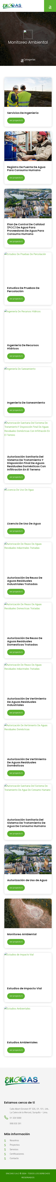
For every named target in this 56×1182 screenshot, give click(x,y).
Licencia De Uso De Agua (24, 523)
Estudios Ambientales (22, 1042)
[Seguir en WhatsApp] (18, 1092)
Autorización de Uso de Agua (27, 880)
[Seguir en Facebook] (6, 1092)
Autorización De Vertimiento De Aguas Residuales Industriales (26, 702)
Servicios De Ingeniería (23, 113)
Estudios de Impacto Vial (24, 988)
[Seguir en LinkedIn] (12, 1092)
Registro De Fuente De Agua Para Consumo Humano (26, 168)
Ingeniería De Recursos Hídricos (23, 346)
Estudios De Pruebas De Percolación (23, 289)
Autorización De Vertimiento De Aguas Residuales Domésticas (26, 762)
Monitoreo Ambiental (22, 934)
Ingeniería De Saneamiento (26, 402)
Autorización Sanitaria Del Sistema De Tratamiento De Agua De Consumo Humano (26, 823)
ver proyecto (15, 121)
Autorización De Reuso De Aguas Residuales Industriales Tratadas (24, 581)
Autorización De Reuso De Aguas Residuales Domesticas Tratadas (24, 641)
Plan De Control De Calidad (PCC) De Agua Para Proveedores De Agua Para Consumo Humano (26, 229)
